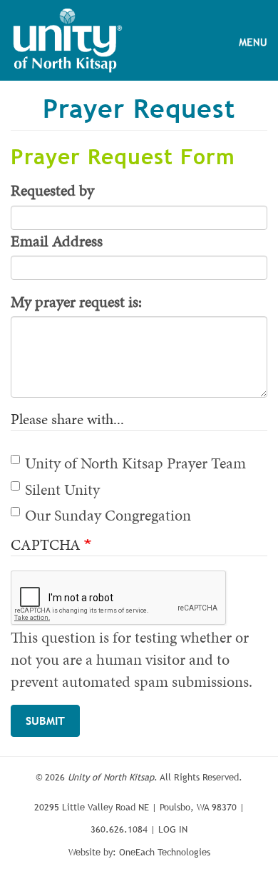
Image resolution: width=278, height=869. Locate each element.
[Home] (68, 40)
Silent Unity (62, 489)
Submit (45, 721)
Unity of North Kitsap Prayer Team (135, 463)
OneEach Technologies (164, 852)
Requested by (52, 190)
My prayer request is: (76, 302)
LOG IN (172, 829)
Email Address (57, 241)
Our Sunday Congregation (108, 515)
